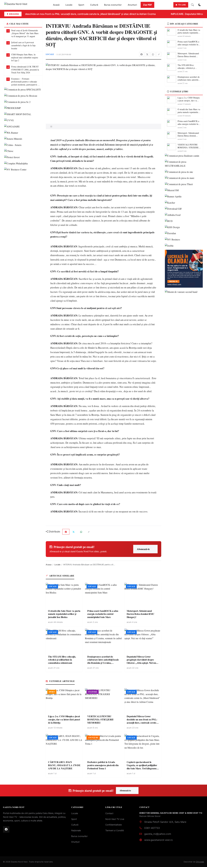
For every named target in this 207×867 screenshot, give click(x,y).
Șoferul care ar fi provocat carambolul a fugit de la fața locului (23, 45)
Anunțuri (75, 841)
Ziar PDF (147, 4)
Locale (68, 4)
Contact (109, 813)
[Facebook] (141, 54)
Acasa (48, 564)
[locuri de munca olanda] (184, 269)
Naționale (76, 830)
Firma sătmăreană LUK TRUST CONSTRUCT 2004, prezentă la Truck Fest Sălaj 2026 (25, 69)
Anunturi (132, 4)
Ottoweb (200, 862)
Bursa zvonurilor (113, 4)
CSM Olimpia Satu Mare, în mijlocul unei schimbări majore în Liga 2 (24, 57)
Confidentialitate (113, 824)
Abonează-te (143, 549)
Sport (81, 4)
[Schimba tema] (200, 5)
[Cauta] (192, 5)
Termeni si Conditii (114, 830)
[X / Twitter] (147, 54)
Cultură (94, 4)
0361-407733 (152, 827)
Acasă (56, 4)
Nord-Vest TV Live (114, 819)
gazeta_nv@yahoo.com (157, 833)
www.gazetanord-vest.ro (158, 839)
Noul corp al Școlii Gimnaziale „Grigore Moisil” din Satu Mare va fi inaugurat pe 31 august (24, 33)
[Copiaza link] (158, 54)
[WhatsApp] (153, 54)
